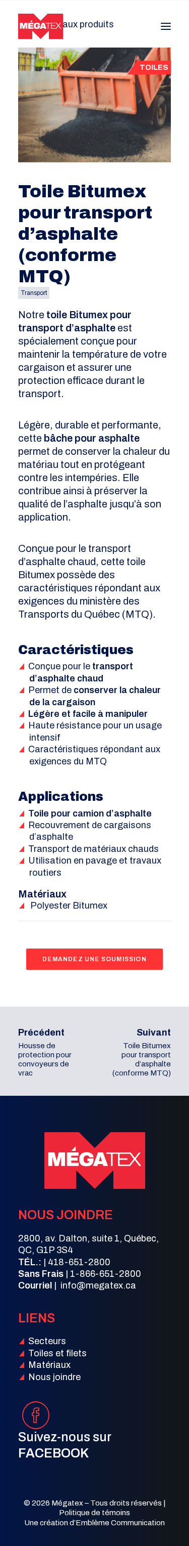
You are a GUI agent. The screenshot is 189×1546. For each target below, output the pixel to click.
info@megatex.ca (98, 1285)
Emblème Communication (120, 1523)
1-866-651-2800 (105, 1274)
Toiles (154, 67)
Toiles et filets (57, 1353)
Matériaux (49, 1365)
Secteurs (47, 1341)
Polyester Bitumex (68, 905)
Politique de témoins (94, 1513)
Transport (34, 292)
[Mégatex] (40, 26)
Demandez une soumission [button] (94, 959)
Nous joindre (54, 1377)
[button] (166, 26)
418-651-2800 (79, 1262)
